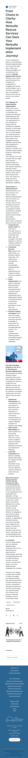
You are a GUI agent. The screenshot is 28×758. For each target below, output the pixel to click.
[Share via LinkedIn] (13, 615)
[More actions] (21, 7)
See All (20, 623)
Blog (14, 708)
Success (12, 706)
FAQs (14, 710)
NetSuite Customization (14, 686)
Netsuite (9, 602)
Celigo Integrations (14, 696)
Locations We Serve (14, 673)
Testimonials (14, 703)
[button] (14, 739)
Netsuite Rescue (11, 605)
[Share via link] (17, 615)
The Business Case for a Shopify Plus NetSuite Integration (14, 640)
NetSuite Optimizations (15, 693)
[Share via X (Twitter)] (10, 615)
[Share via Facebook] (6, 615)
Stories (17, 706)
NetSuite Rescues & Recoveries (14, 683)
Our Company (14, 670)
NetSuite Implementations (14, 681)
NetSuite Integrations (14, 688)
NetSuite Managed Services (14, 691)
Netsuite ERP (16, 602)
